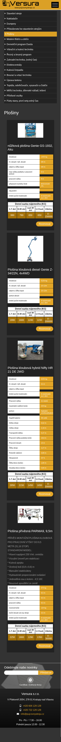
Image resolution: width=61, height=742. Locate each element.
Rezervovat (44, 224)
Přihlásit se (45, 672)
